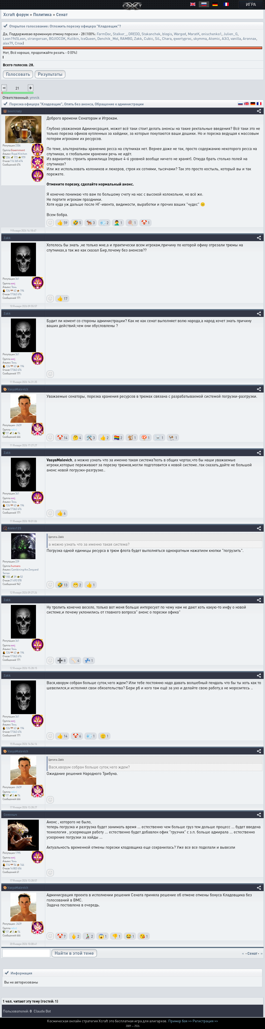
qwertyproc (182, 38)
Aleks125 (14, 528)
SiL (157, 38)
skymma (200, 38)
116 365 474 (16, 160)
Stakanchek (151, 33)
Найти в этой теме (74, 953)
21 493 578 (15, 580)
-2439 (18, 425)
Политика (42, 14)
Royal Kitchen (19, 153)
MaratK (194, 33)
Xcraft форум (16, 14)
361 (17, 278)
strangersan (37, 38)
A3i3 (225, 38)
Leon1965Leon (14, 38)
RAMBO (126, 38)
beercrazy (15, 111)
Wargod (180, 33)
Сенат (62, 14)
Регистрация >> (205, 1020)
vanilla (236, 38)
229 (17, 561)
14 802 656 (15, 868)
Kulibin (73, 38)
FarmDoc (104, 33)
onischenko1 (211, 33)
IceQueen (88, 38)
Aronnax (249, 38)
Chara (167, 38)
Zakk (138, 38)
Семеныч (10, 815)
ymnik (35, 97)
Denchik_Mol (107, 38)
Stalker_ (120, 33)
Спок (19, 43)
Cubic (148, 38)
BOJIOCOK (57, 38)
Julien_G (230, 33)
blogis (167, 33)
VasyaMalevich (18, 389)
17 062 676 (15, 294)
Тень (14, 286)
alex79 (8, 43)
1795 (17, 852)
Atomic (214, 38)
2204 (17, 145)
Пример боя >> (180, 1020)
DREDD (134, 33)
